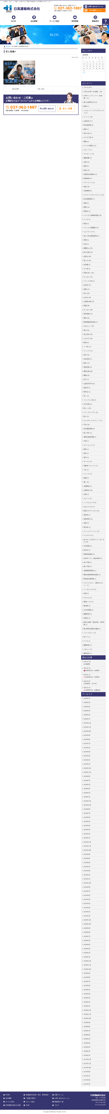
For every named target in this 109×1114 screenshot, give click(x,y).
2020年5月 (87, 940)
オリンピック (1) (89, 445)
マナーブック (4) (89, 182)
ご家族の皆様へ (31, 1098)
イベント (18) (88, 117)
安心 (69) (87, 293)
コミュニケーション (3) (91, 531)
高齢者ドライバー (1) (91, 465)
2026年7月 (87, 698)
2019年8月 (87, 977)
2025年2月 (87, 760)
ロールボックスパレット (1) (93, 420)
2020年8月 (87, 932)
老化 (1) (86, 453)
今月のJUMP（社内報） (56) (93, 91)
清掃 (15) (87, 289)
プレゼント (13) (89, 154)
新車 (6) (86, 342)
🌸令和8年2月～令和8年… (92, 676)
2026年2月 (87, 715)
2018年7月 (87, 1031)
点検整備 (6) (88, 191)
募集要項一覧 (58, 1102)
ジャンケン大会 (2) (90, 400)
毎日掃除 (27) (88, 314)
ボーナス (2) (88, 461)
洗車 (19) (87, 170)
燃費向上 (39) (88, 248)
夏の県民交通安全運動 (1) (92, 629)
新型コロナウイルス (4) (91, 511)
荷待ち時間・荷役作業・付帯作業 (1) (94, 623)
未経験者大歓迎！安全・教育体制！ (38, 1095)
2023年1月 (87, 838)
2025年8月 (87, 739)
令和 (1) (86, 441)
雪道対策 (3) (88, 367)
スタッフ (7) (88, 150)
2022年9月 (87, 854)
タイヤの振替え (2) (90, 145)
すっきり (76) (88, 277)
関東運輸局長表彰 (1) (91, 322)
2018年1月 (87, 1055)
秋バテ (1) (87, 637)
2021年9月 (87, 887)
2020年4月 (87, 944)
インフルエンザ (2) (90, 502)
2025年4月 (87, 752)
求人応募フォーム (96, 10)
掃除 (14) (87, 207)
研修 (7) (86, 129)
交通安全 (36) (88, 490)
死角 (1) (86, 449)
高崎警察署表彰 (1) (90, 570)
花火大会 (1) (88, 133)
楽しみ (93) (87, 260)
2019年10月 (87, 969)
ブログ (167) (88, 87)
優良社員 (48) (88, 371)
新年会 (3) (87, 392)
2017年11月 (87, 1063)
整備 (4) (86, 141)
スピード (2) (88, 498)
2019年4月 (87, 994)
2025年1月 (87, 764)
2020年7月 (87, 936)
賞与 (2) (86, 457)
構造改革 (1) (88, 653)
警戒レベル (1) (88, 602)
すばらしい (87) (89, 326)
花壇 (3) (86, 203)
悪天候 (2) (87, 527)
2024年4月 (87, 788)
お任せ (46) (87, 297)
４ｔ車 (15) (87, 346)
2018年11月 (87, 1014)
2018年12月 (87, 1010)
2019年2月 (87, 1002)
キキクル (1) (88, 597)
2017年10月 (87, 1067)
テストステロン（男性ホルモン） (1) (93, 584)
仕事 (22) (87, 162)
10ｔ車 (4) (87, 269)
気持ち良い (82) (89, 273)
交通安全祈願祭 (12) (90, 174)
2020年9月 (87, 928)
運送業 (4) (87, 606)
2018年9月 (87, 1022)
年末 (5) (86, 244)
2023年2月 (87, 834)
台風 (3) (86, 494)
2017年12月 (87, 1059)
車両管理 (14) (88, 519)
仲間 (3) (86, 523)
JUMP (27, 1105)
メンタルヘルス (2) (90, 589)
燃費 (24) (87, 375)
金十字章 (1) (88, 562)
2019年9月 (87, 973)
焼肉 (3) (86, 223)
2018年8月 (87, 1026)
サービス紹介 (54, 21)
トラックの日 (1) (89, 281)
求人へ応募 (67, 109)
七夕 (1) (86, 470)
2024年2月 (87, 793)
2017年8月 (87, 1072)
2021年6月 (87, 895)
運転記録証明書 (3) (90, 437)
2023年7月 (87, 813)
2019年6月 (87, 985)
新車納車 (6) (88, 178)
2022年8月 (87, 858)
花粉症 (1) (87, 515)
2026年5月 (87, 702)
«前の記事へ (16, 89)
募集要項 (95, 21)
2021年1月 (87, 916)
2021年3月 (87, 907)
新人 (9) (86, 416)
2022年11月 (87, 846)
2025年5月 (87, 748)
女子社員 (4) (88, 404)
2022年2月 (87, 875)
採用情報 (75, 21)
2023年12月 (87, 801)
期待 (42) (87, 318)
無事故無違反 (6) (89, 554)
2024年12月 (87, 768)
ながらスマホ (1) (89, 507)
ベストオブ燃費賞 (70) (91, 227)
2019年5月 (87, 990)
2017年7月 (87, 1076)
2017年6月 (87, 1080)
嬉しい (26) (87, 408)
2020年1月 (87, 957)
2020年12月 (87, 920)
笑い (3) (86, 396)
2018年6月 (87, 1035)
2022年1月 (87, 879)
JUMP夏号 (88, 663)
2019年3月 (87, 998)
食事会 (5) (87, 211)
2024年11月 (87, 772)
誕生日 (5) (87, 387)
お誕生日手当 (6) (89, 383)
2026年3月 (87, 711)
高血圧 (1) (87, 618)
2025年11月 (87, 727)
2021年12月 (87, 883)
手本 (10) (87, 424)
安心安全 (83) (88, 334)
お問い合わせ (48, 109)
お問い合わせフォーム (95, 6)
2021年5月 (87, 899)
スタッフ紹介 (30, 1102)
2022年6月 (87, 862)
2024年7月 (87, 780)
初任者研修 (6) (88, 125)
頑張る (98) (87, 256)
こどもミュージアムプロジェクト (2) (94, 112)
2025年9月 (87, 735)
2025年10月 (87, 731)
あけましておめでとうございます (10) (94, 541)
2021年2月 (87, 912)
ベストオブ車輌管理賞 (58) (92, 215)
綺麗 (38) (87, 305)
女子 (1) (86, 379)
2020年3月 (87, 949)
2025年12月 (87, 723)
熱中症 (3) (87, 550)
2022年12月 (87, 842)
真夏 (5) (86, 478)
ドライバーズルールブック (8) (94, 195)
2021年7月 (87, 891)
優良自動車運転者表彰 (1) (92, 574)
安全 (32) (87, 355)
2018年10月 (87, 1018)
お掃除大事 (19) (89, 301)
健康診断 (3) (88, 158)
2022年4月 (87, 871)
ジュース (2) (88, 474)
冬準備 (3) (87, 264)
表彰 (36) (87, 186)
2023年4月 (87, 825)
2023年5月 (87, 821)
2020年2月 (87, 953)
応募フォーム (58, 1095)
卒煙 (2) (86, 593)
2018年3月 (87, 1047)
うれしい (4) (88, 649)
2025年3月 (87, 756)
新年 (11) (87, 363)
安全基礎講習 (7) (89, 199)
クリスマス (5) (88, 535)
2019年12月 (87, 961)
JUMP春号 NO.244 (90, 682)
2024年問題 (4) (88, 610)
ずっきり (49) (88, 310)
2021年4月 (87, 903)
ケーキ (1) (87, 641)
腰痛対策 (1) (88, 645)
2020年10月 (87, 924)
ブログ (56, 1105)
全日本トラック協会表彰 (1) (93, 558)
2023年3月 (87, 829)
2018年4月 (87, 1043)
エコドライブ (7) (89, 232)
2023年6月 (87, 817)
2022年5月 (87, 866)
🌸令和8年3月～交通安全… (93, 689)
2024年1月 (87, 797)
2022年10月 (87, 850)
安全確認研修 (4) (89, 429)
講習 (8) (86, 166)
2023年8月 (87, 809)
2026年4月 (87, 706)
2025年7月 (87, 743)
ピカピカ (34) (88, 338)
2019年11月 (87, 965)
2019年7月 (87, 981)
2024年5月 (87, 784)
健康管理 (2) (88, 614)
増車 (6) (86, 240)
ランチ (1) (87, 219)
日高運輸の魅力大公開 (13, 1105)
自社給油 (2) (88, 359)
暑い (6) (86, 482)
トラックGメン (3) (90, 633)
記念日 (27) (87, 285)
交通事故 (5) (88, 486)
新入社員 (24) (88, 252)
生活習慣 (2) (88, 546)
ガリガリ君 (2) (88, 137)
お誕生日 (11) (88, 121)
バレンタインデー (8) (91, 412)
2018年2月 (87, 1051)
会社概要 (34, 21)
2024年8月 (87, 776)
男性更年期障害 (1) (90, 579)
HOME (13, 21)
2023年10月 (87, 805)
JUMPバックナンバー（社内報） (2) (93, 97)
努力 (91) (87, 330)
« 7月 (83, 73)
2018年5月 (87, 1039)
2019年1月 (87, 1006)
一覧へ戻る (40, 89)
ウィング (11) (88, 351)
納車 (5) (86, 106)
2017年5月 (87, 1084)
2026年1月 (87, 719)
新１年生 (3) (88, 433)
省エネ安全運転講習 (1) (91, 236)
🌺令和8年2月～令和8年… (92, 669)
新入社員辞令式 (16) (90, 102)
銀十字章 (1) (88, 566)
